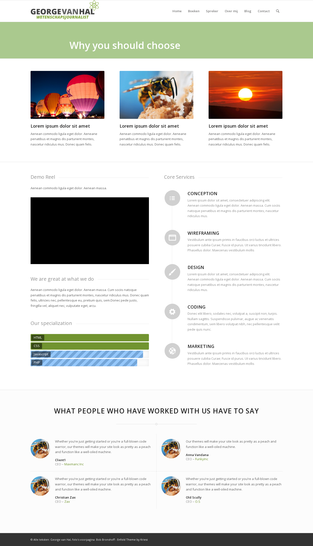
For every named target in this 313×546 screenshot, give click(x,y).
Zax (67, 501)
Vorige (35, 95)
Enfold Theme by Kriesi (132, 539)
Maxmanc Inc (74, 464)
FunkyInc (201, 459)
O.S (197, 501)
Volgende (99, 95)
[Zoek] (277, 11)
